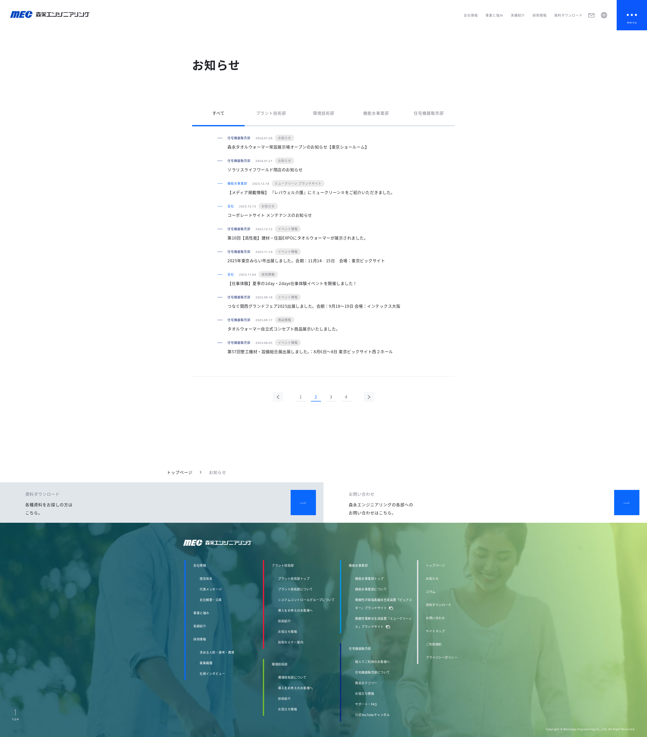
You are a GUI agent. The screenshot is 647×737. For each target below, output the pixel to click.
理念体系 (206, 578)
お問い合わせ (435, 618)
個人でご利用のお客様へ (372, 661)
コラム (430, 591)
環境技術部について (292, 677)
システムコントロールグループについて (306, 600)
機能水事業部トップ (369, 578)
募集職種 (206, 663)
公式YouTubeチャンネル (372, 714)
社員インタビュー (212, 673)
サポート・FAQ (366, 704)
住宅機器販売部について (372, 672)
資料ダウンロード (568, 15)
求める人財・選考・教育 (217, 652)
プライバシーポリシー (441, 657)
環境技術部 (323, 113)
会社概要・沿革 (211, 600)
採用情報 (540, 15)
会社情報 (471, 15)
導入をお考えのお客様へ (295, 610)
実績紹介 (518, 15)
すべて (218, 113)
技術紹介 (284, 621)
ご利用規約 (434, 644)
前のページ (278, 397)
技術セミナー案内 (290, 642)
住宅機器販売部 (429, 113)
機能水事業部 (376, 113)
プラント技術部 (271, 113)
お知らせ (432, 578)
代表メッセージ (211, 589)
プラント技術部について (295, 589)
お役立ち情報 (287, 631)
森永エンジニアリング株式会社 (222, 542)
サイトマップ (435, 631)
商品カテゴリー (366, 683)
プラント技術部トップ (294, 578)
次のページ (369, 397)
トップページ (180, 472)
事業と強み (494, 15)
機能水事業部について (371, 589)
